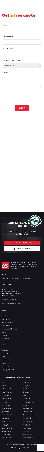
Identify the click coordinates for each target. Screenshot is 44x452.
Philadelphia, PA (28, 415)
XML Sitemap (15, 448)
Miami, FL (26, 405)
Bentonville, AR (7, 392)
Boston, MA (6, 395)
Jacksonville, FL (7, 412)
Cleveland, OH (27, 389)
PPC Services (6, 326)
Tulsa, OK (26, 431)
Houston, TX (6, 405)
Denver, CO (26, 398)
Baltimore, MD (6, 389)
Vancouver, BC (28, 434)
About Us (5, 350)
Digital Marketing (7, 322)
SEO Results (6, 366)
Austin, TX (5, 386)
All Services (5, 339)
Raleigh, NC (5, 425)
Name (5, 25)
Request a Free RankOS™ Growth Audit (22, 243)
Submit (22, 108)
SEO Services (6, 319)
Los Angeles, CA (28, 402)
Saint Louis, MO (7, 431)
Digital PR (5, 332)
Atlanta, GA (5, 382)
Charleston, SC (6, 398)
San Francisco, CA (29, 422)
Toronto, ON (27, 428)
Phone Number (8, 48)
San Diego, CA (6, 438)
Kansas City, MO (7, 415)
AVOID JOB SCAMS (8, 370)
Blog (3, 357)
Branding (4, 335)
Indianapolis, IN (7, 408)
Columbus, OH (27, 392)
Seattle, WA (26, 425)
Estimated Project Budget (12, 60)
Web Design (6, 316)
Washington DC (28, 438)
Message (6, 72)
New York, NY (27, 412)
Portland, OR (6, 422)
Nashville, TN (27, 408)
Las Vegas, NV (6, 418)
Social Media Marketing (9, 329)
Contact (4, 360)
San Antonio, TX (7, 434)
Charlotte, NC (27, 382)
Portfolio (4, 363)
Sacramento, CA (7, 428)
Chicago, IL (26, 386)
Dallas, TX (26, 395)
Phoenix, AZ (27, 418)
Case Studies (6, 353)
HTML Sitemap (28, 448)
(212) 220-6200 (12, 300)
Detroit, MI (5, 402)
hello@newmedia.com (13, 304)
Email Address (8, 37)
